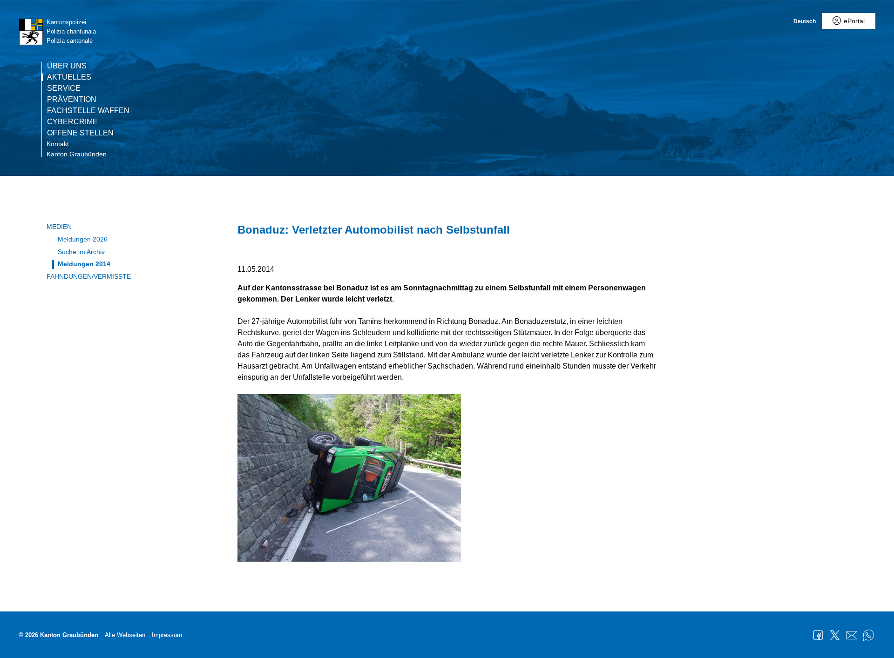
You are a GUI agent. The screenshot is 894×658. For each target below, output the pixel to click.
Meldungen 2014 (84, 264)
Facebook (818, 635)
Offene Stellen (80, 133)
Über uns (67, 66)
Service (64, 88)
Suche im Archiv (81, 251)
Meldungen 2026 (83, 239)
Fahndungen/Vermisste (89, 276)
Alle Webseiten (125, 634)
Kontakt (58, 144)
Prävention (71, 99)
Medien (59, 226)
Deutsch (804, 21)
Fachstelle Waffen (88, 110)
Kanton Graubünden (77, 154)
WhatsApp (868, 635)
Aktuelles (69, 77)
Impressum (167, 634)
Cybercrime (72, 122)
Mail (852, 635)
